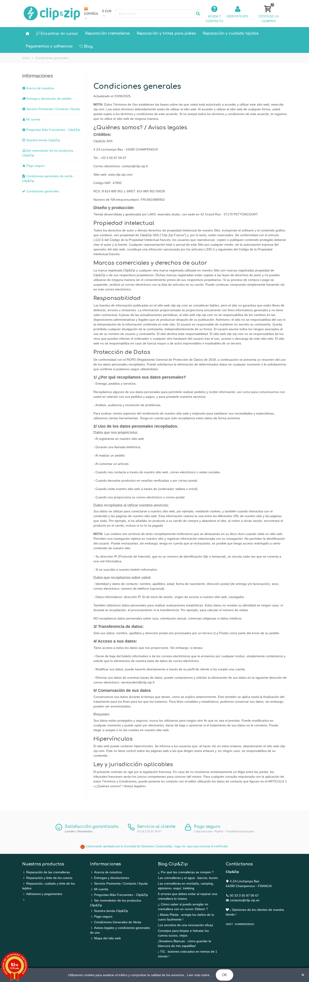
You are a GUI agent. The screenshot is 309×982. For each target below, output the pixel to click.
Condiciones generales (42, 191)
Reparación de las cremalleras (48, 872)
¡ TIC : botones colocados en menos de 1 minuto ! (187, 954)
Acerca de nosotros (40, 88)
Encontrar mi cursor (59, 34)
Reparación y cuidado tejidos (231, 33)
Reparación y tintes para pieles (166, 33)
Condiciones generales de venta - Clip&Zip (48, 178)
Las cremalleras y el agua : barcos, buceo (188, 878)
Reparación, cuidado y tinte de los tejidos (48, 886)
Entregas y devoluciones (111, 878)
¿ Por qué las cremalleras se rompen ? (186, 872)
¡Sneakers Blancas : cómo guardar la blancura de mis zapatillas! (184, 943)
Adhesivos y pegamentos (44, 894)
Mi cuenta (33, 119)
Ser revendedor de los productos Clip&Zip (47, 153)
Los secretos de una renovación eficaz (185, 925)
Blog (88, 47)
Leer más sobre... (199, 975)
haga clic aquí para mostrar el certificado (201, 846)
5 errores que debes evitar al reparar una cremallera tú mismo (187, 896)
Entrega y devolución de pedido (48, 98)
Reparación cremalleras (107, 33)
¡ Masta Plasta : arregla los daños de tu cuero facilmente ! (186, 917)
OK (224, 975)
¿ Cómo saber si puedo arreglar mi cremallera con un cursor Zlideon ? (183, 906)
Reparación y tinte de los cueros (49, 878)
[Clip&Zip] (52, 14)
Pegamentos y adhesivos (49, 46)
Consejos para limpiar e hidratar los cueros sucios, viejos (183, 933)
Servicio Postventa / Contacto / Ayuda (53, 109)
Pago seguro (35, 165)
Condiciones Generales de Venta (117, 922)
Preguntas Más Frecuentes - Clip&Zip (53, 130)
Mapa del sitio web (107, 938)
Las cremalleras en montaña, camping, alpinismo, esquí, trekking (186, 886)
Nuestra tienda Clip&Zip (43, 140)
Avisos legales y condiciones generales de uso (120, 930)
